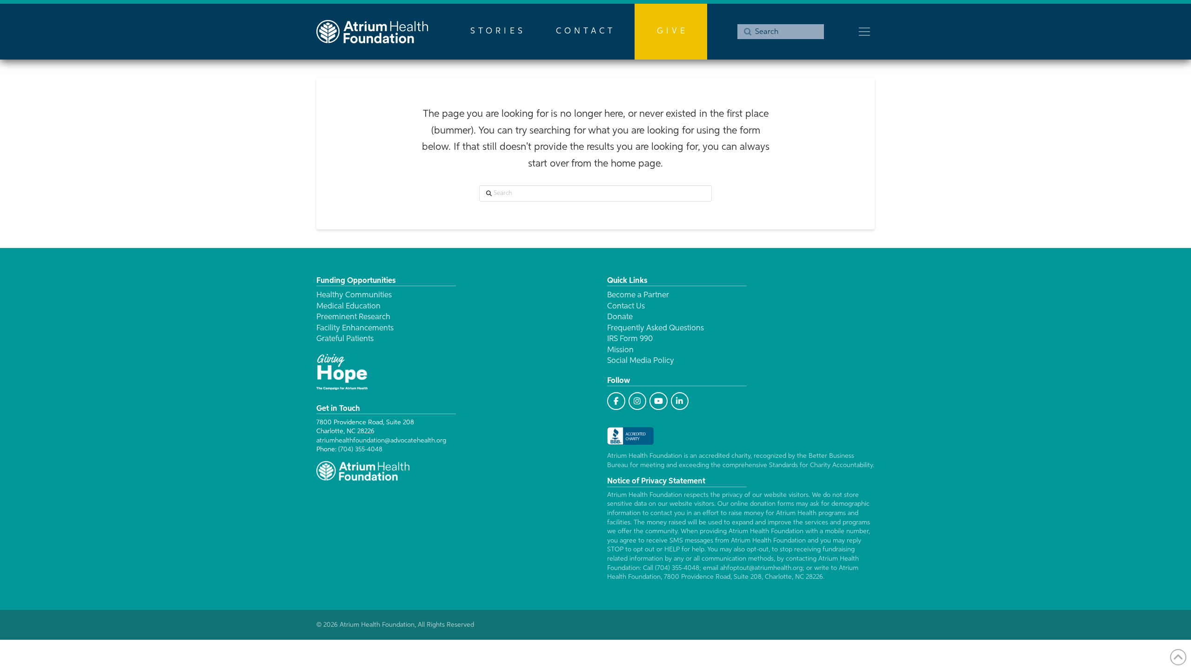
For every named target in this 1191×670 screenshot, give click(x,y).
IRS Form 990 (630, 339)
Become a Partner (638, 295)
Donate (620, 317)
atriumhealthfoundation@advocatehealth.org (381, 440)
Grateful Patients (345, 339)
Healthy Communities (354, 295)
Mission (620, 350)
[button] (864, 31)
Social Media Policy (640, 361)
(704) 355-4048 (360, 449)
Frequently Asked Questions (655, 328)
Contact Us (626, 306)
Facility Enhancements (355, 328)
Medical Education (348, 306)
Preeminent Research (353, 317)
